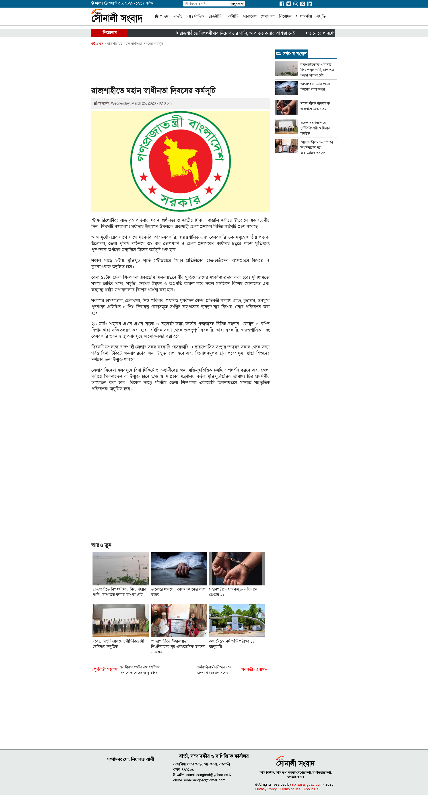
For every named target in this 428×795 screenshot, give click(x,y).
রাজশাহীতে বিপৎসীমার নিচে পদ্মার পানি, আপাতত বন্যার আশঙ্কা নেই (220, 33)
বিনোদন (285, 16)
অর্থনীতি (232, 16)
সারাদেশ (249, 16)
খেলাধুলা (268, 16)
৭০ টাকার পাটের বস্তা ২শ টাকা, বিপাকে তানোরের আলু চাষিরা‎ (125, 670)
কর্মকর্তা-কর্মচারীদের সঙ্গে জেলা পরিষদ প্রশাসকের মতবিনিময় (232, 670)
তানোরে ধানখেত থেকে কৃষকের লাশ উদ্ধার (327, 33)
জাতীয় (178, 16)
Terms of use (290, 789)
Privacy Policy (266, 789)
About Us (310, 789)
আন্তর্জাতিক (195, 16)
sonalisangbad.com (307, 784)
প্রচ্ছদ (164, 16)
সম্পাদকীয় (304, 16)
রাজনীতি (215, 16)
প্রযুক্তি (321, 16)
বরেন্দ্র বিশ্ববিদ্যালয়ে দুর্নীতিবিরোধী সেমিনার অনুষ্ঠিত (315, 128)
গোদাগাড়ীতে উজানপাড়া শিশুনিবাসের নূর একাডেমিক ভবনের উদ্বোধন (178, 646)
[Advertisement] (172, 68)
